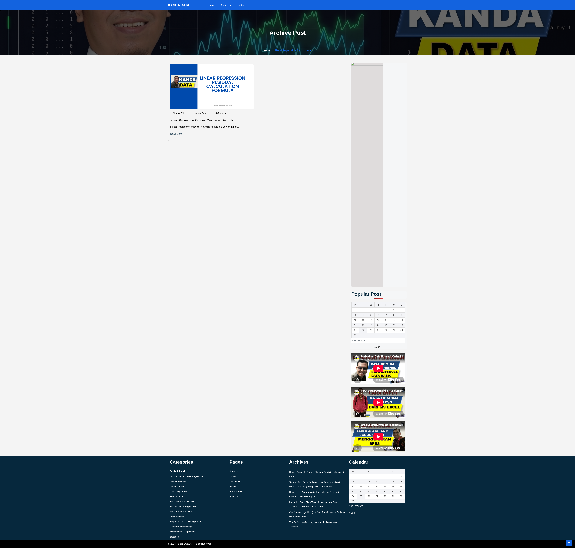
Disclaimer (235, 481)
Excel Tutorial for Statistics (183, 501)
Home (211, 5)
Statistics (174, 536)
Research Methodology (181, 526)
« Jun (377, 347)
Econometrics (176, 496)
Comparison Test (178, 481)
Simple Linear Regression (182, 531)
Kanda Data (200, 113)
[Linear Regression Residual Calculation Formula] (212, 86)
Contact (241, 5)
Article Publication (178, 471)
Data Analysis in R (179, 491)
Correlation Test (177, 486)
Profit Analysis (177, 516)
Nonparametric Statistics (182, 511)
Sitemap (234, 496)
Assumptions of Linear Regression (186, 476)
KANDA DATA (178, 5)
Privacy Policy (237, 491)
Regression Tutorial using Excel (185, 521)
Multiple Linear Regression (183, 506)
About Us (226, 5)
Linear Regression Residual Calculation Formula (201, 120)
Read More (176, 134)
